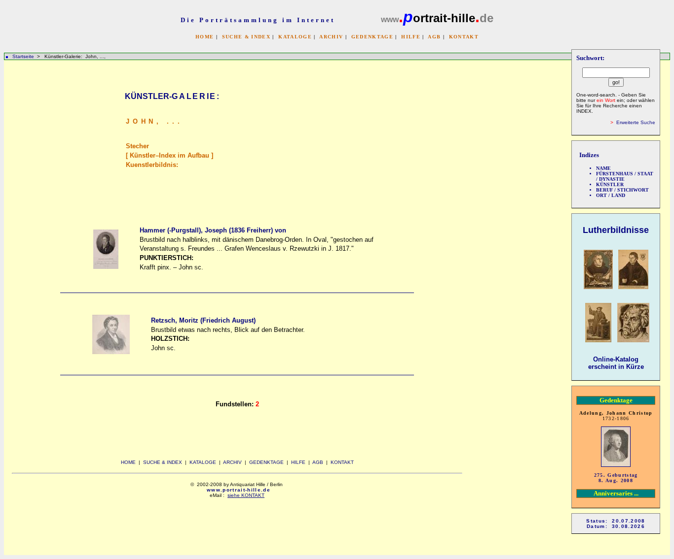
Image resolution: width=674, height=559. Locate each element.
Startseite (23, 56)
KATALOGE (295, 36)
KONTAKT (464, 36)
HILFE (410, 36)
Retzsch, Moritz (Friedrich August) (203, 320)
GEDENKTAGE (372, 36)
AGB (434, 36)
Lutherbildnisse (616, 230)
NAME (603, 168)
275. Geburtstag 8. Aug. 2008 (616, 477)
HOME (204, 36)
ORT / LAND (610, 195)
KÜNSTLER (610, 184)
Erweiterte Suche (635, 122)
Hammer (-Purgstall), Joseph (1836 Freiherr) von (213, 230)
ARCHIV (331, 36)
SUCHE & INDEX (246, 36)
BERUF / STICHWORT (622, 190)
